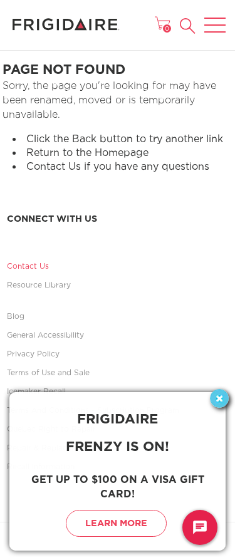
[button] (188, 26)
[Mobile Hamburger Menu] (215, 17)
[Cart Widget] (162, 23)
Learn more (116, 522)
